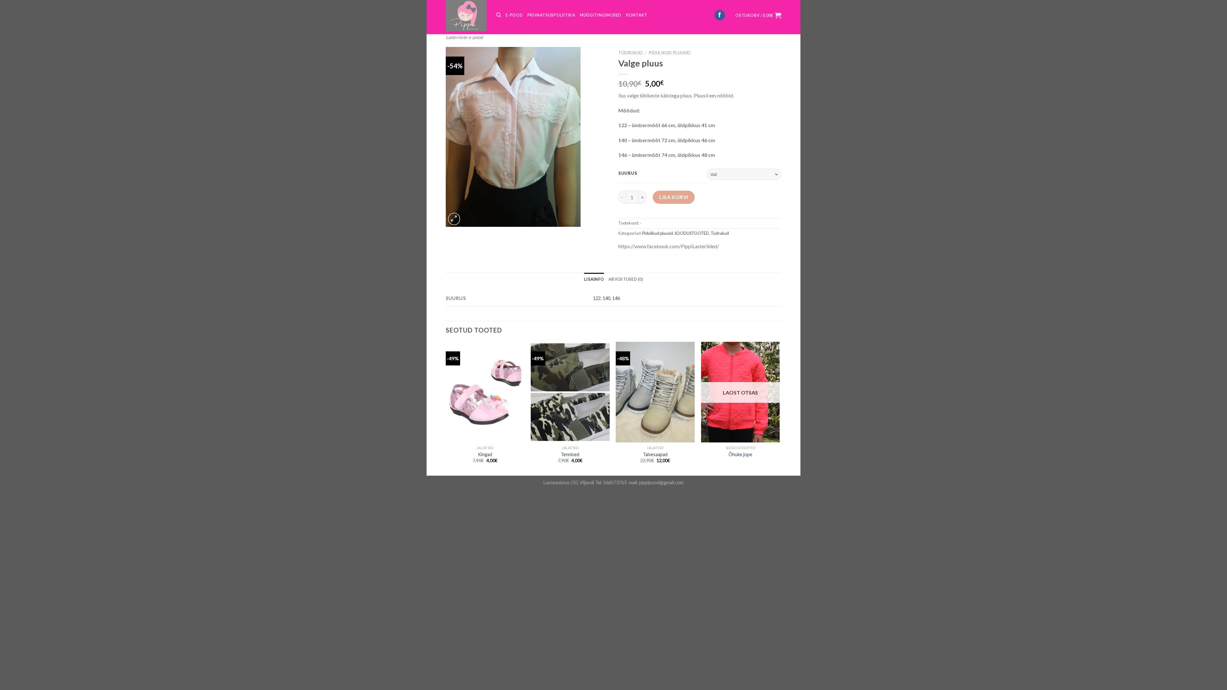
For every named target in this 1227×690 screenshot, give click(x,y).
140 (606, 298)
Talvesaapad (655, 454)
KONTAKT (636, 15)
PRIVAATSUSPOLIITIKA (551, 15)
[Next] (779, 408)
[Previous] (446, 408)
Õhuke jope (740, 454)
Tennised (570, 454)
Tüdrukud (630, 52)
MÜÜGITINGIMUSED (600, 15)
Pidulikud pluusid (670, 52)
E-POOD (514, 15)
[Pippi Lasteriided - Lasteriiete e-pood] (466, 15)
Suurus (627, 173)
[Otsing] (498, 15)
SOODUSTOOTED (692, 233)
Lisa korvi (673, 197)
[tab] (594, 279)
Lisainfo (594, 279)
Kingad (485, 454)
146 (616, 298)
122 (597, 298)
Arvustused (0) (625, 279)
